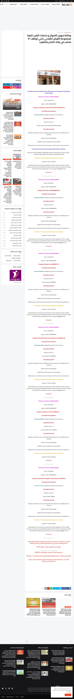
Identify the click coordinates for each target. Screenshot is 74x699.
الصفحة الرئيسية (68, 32)
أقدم (27, 641)
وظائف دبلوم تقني (12, 235)
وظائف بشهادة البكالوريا (12, 220)
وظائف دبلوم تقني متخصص (12, 240)
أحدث (71, 641)
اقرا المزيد (69, 692)
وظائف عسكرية (45, 4)
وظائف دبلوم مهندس (12, 243)
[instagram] (4, 1)
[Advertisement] (37, 18)
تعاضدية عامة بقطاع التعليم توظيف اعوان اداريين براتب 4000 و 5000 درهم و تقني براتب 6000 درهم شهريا (65, 612)
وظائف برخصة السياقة (12, 217)
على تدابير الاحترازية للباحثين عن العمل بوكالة (42, 543)
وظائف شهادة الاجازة (12, 245)
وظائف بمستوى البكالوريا (12, 225)
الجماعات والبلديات (16, 256)
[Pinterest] (48, 588)
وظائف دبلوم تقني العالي (12, 238)
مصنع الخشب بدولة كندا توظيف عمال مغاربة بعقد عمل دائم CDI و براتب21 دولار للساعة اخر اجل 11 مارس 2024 (17, 191)
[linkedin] (6, 1)
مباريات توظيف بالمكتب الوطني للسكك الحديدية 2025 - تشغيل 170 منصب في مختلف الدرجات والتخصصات (8, 116)
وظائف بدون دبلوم (12, 215)
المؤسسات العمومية (16, 258)
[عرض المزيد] (43, 588)
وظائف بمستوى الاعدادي (12, 222)
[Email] (45, 588)
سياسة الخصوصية (62, 1)
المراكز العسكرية (17, 260)
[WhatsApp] (51, 588)
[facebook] (8, 1)
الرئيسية (71, 1)
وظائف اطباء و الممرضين (12, 212)
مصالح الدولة (9, 260)
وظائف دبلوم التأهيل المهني (12, 228)
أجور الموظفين (13, 4)
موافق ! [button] (68, 695)
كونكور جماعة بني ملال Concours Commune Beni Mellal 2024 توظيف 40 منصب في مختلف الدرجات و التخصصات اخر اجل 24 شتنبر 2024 (9, 664)
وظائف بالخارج (23, 4)
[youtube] (1, 1)
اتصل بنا (56, 1)
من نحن (67, 1)
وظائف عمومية (56, 4)
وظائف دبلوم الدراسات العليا (12, 233)
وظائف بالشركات (34, 4)
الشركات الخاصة (60, 32)
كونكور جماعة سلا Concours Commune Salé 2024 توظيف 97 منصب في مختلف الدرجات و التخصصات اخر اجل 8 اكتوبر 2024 (9, 673)
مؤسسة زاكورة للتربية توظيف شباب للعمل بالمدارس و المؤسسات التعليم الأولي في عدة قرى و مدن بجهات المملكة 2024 (33, 612)
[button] (6, 4)
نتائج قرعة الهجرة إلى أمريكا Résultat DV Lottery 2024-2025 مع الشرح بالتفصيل (17, 165)
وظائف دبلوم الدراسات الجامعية (12, 230)
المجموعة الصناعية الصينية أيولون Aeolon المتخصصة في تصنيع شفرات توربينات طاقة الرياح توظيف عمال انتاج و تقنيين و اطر (49, 612)
